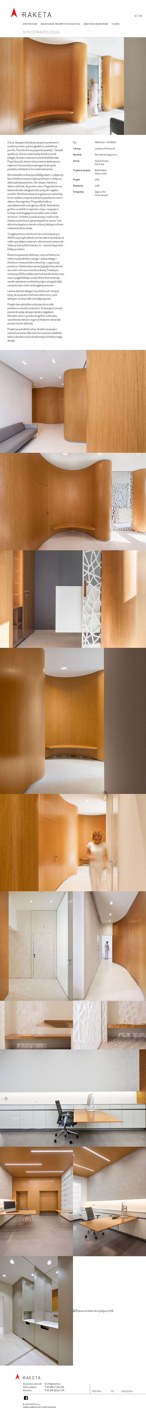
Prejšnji (96, 1391)
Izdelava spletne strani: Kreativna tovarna (39, 1407)
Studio (115, 23)
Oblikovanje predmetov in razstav (60, 23)
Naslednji (127, 1391)
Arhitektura (30, 23)
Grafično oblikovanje (95, 23)
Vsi (112, 1391)
